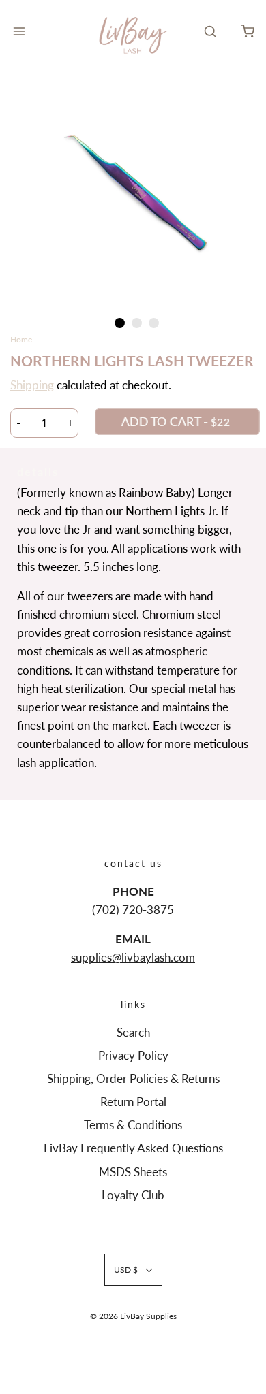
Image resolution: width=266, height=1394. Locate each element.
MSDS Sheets (133, 1172)
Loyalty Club (133, 1195)
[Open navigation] (19, 31)
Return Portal (133, 1102)
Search (133, 1032)
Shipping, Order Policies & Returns (133, 1078)
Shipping (32, 385)
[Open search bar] (209, 31)
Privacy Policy (133, 1055)
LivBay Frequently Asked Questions (133, 1148)
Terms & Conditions (133, 1125)
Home (21, 339)
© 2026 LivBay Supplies (133, 1316)
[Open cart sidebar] (247, 31)
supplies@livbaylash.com (133, 957)
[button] (133, 192)
